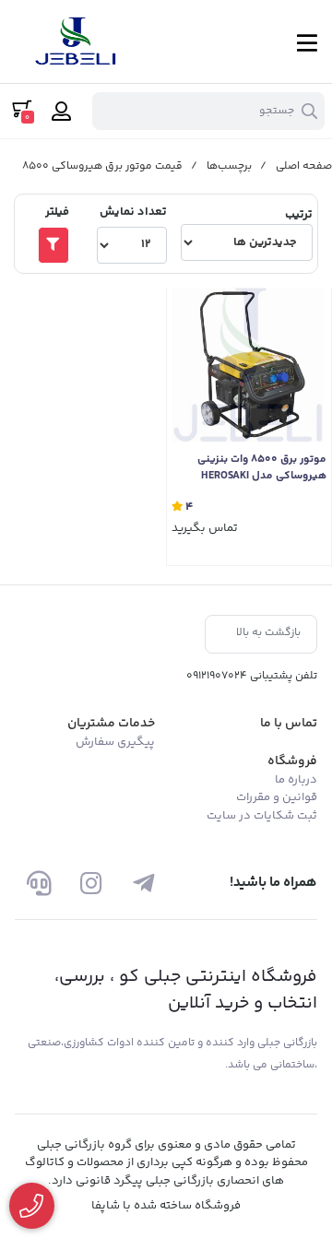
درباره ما (296, 780)
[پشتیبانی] (39, 882)
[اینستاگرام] (90, 882)
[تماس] (31, 1206)
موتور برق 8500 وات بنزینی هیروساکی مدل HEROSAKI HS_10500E (261, 468)
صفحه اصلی (304, 166)
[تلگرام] (143, 882)
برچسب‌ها (229, 166)
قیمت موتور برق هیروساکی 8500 (102, 166)
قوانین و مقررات (276, 797)
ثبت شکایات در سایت (262, 816)
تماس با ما (288, 723)
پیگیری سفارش (115, 742)
